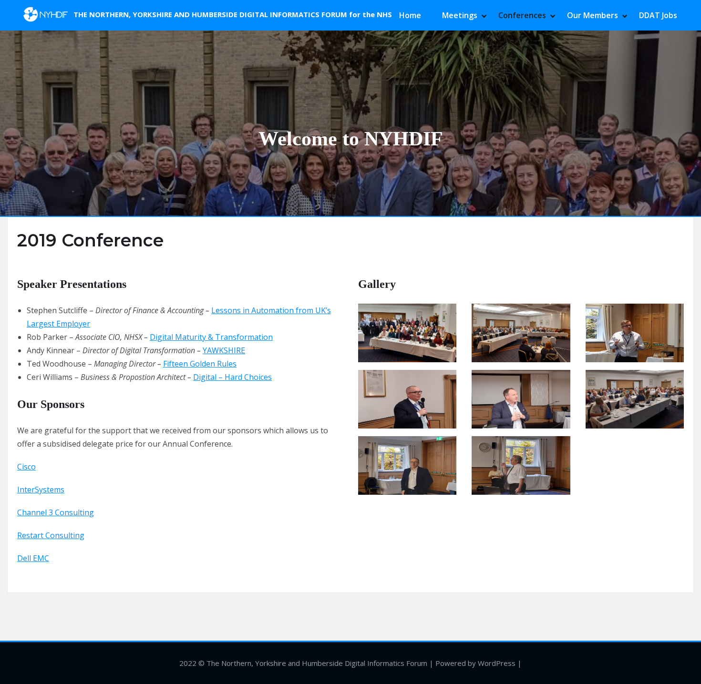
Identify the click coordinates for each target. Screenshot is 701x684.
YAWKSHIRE (224, 350)
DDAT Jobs (658, 15)
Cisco (26, 466)
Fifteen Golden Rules (200, 363)
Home (410, 15)
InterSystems (40, 489)
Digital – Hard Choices (232, 377)
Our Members (592, 15)
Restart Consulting (50, 535)
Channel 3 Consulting (55, 512)
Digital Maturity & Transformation (211, 337)
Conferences (522, 15)
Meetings (459, 15)
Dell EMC (33, 558)
